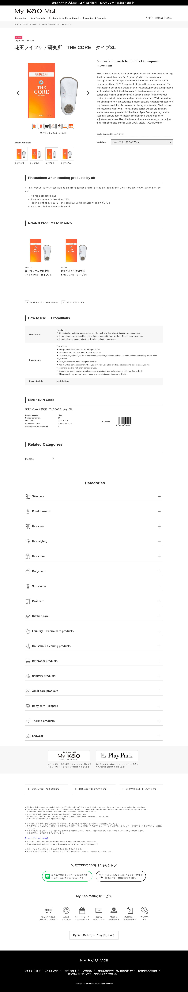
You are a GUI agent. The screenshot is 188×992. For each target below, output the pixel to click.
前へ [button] (18, 93)
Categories (20, 18)
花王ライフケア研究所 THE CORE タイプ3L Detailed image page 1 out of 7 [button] (34, 126)
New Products (38, 18)
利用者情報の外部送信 (147, 971)
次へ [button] (88, 93)
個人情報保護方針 (124, 971)
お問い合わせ (70, 971)
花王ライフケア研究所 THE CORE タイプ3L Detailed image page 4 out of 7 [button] (53, 126)
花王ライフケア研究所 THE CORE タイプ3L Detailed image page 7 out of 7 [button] (71, 126)
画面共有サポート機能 (103, 973)
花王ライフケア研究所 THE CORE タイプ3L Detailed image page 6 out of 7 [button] (65, 126)
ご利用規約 (87, 971)
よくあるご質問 (51, 971)
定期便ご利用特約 (106, 971)
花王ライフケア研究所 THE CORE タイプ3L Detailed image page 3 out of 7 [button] (47, 126)
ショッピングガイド (33, 971)
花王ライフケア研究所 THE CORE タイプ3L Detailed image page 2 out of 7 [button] (40, 126)
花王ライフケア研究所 (30, 24)
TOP (16, 24)
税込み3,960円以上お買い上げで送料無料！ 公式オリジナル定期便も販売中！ (94, 3)
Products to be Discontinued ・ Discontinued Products (77, 18)
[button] (94, 496)
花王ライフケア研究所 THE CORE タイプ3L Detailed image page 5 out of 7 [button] (59, 126)
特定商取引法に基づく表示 (79, 973)
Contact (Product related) (36, 838)
